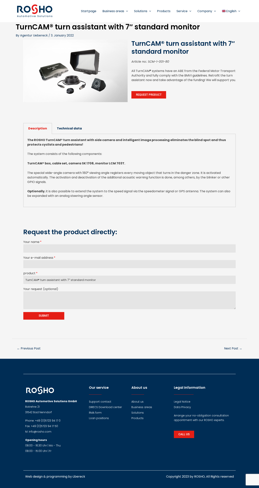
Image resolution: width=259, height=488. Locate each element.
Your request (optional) (40, 289)
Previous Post (29, 348)
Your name (31, 242)
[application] (126, 11)
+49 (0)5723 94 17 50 (44, 426)
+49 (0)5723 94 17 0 (47, 421)
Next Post (233, 348)
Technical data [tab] (69, 128)
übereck (79, 476)
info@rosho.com (40, 432)
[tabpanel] (129, 170)
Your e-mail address (38, 257)
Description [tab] (37, 128)
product (29, 273)
